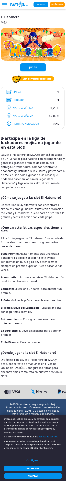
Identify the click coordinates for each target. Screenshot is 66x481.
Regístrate (57, 4)
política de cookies (48, 436)
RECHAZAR (32, 468)
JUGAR (33, 67)
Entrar (41, 4)
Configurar (33, 460)
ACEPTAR (33, 475)
